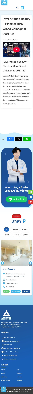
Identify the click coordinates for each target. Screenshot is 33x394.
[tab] (6, 229)
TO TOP (3, 391)
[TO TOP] (4, 388)
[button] (22, 7)
